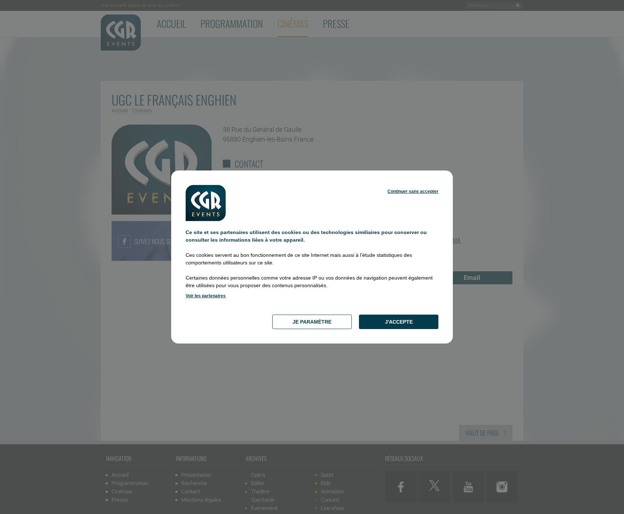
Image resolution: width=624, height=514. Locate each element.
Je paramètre (312, 322)
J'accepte (399, 322)
